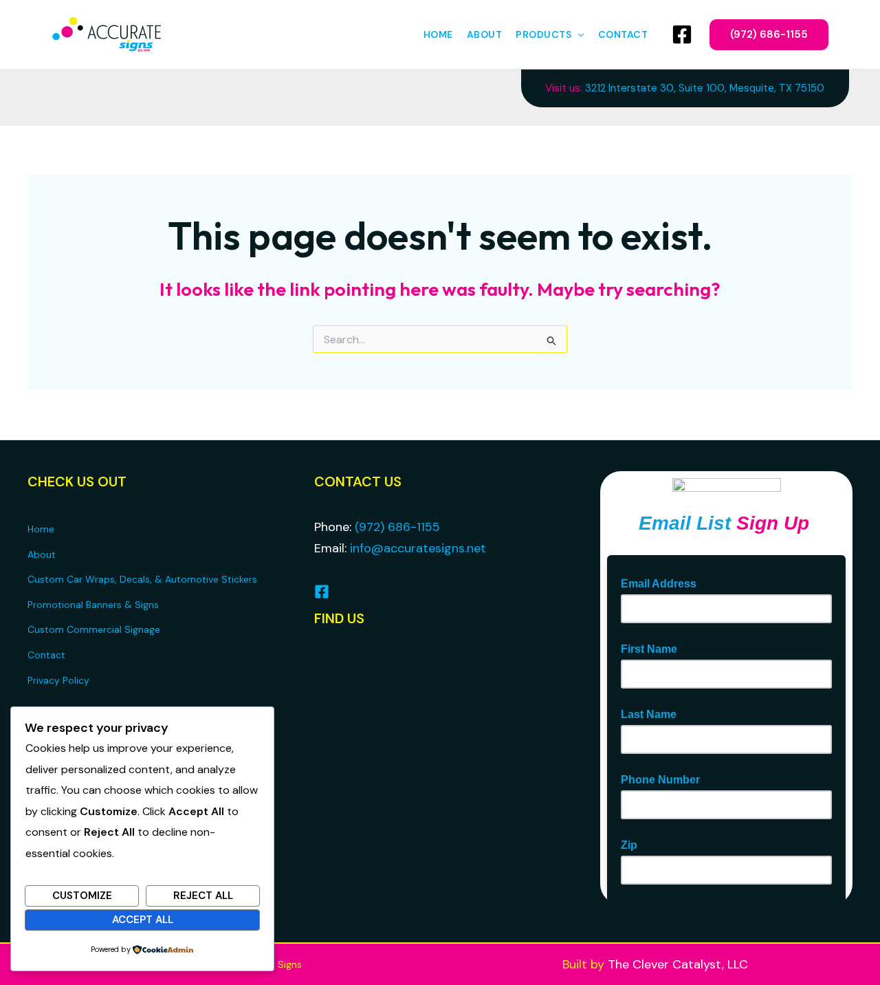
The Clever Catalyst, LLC (678, 964)
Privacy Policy (58, 680)
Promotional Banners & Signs (93, 604)
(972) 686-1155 (397, 527)
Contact (623, 34)
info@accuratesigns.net (418, 548)
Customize (82, 895)
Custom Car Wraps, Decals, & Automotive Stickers (142, 579)
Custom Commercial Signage (94, 629)
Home (438, 34)
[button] (577, 34)
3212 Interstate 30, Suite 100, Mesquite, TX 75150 (704, 88)
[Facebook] (682, 34)
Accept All (142, 920)
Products (543, 34)
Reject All (203, 895)
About (485, 34)
